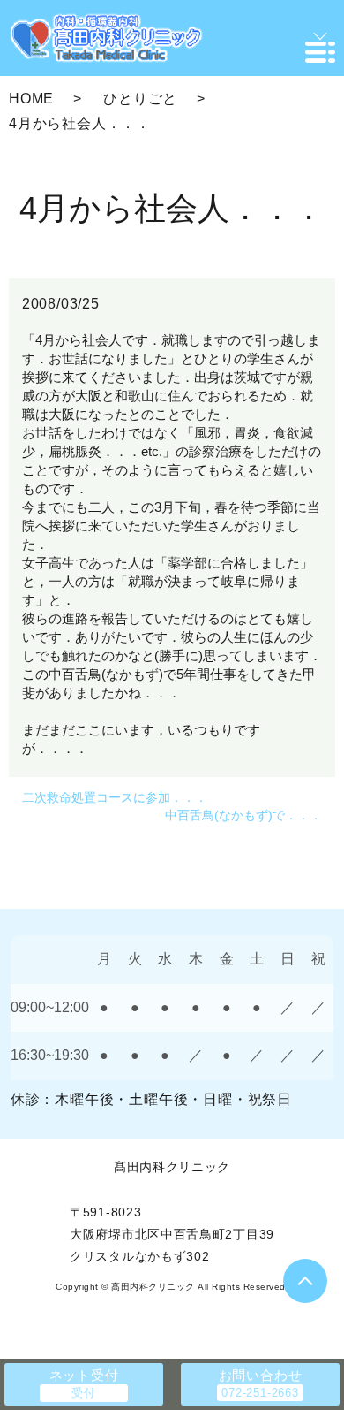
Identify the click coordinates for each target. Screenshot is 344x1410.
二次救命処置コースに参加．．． (114, 797)
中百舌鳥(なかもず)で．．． (243, 815)
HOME (31, 98)
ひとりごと (140, 98)
